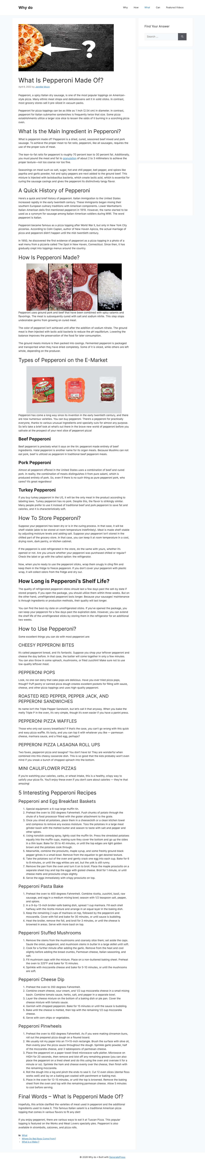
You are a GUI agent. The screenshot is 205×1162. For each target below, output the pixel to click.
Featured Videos (175, 7)
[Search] (182, 36)
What (147, 7)
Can (158, 7)
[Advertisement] (167, 108)
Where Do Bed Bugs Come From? (39, 1138)
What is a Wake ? (30, 1141)
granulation (69, 158)
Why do (25, 7)
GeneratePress (117, 1157)
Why (125, 7)
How (136, 7)
